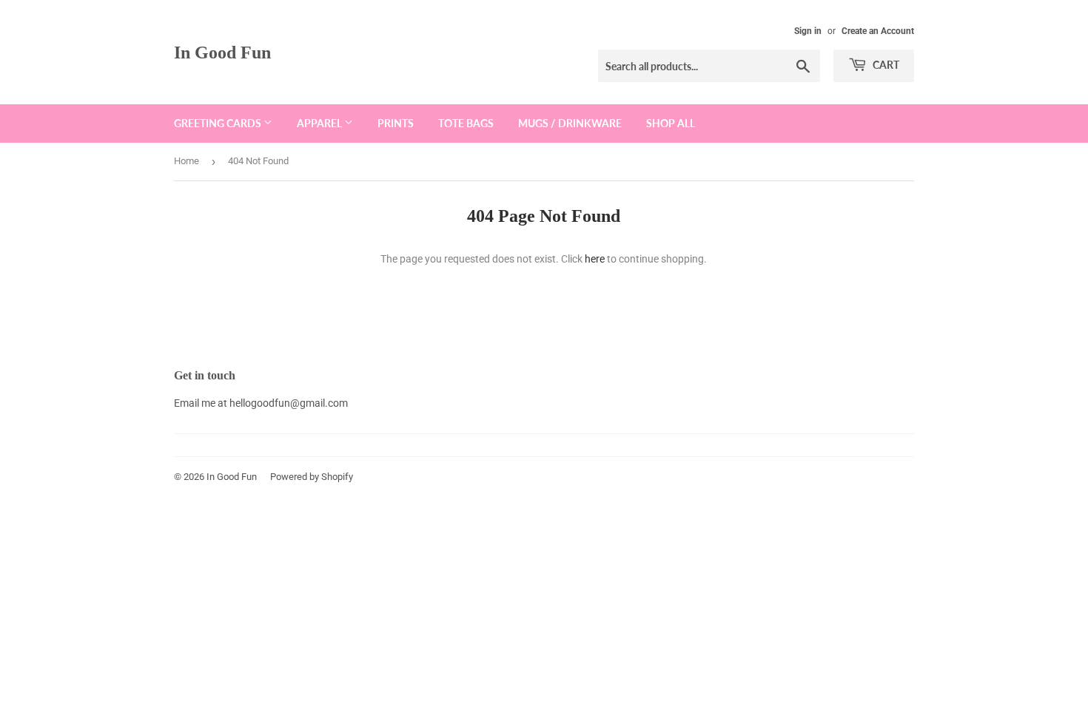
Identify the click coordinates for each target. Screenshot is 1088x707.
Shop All (670, 123)
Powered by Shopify (311, 476)
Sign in (808, 31)
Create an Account (878, 31)
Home (186, 160)
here (595, 259)
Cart (884, 64)
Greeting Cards (218, 123)
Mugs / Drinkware (570, 123)
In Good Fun (222, 52)
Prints (395, 123)
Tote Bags (466, 123)
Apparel (320, 123)
